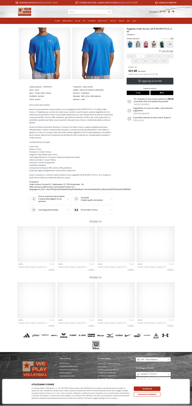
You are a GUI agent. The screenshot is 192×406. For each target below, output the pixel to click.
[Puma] (137, 335)
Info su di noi (153, 11)
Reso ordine (102, 367)
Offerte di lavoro (66, 373)
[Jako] (82, 335)
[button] (105, 11)
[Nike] (128, 335)
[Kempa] (91, 335)
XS (131, 56)
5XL (164, 61)
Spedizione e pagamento (107, 376)
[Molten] (119, 335)
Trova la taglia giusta (105, 379)
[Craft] (54, 335)
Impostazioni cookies (67, 376)
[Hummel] (72, 335)
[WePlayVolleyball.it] (38, 368)
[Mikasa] (100, 335)
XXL (135, 61)
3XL (145, 61)
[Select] (156, 335)
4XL (154, 61)
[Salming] (146, 335)
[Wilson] (96, 345)
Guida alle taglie (167, 51)
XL (169, 56)
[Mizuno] (109, 335)
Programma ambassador (69, 366)
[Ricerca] (109, 11)
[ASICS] (36, 335)
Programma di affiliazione (69, 369)
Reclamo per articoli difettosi (108, 370)
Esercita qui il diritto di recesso (109, 364)
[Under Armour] (165, 335)
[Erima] (63, 335)
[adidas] (26, 335)
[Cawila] (45, 335)
